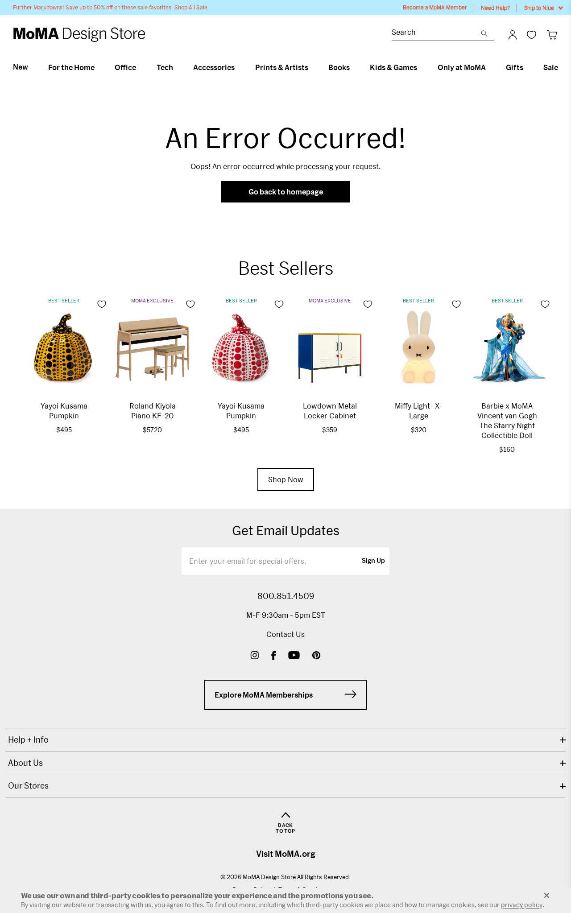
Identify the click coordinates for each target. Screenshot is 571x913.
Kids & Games (393, 67)
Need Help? (495, 7)
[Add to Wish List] (101, 304)
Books (339, 67)
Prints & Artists (281, 67)
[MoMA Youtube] (294, 656)
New (20, 67)
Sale (550, 67)
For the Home (71, 67)
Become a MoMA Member (435, 7)
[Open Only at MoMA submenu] (489, 67)
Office (125, 67)
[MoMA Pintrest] (316, 656)
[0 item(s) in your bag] (552, 34)
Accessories (214, 67)
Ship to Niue (539, 7)
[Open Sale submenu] (562, 67)
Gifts (514, 67)
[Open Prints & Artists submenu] (312, 67)
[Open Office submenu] (140, 67)
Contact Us (285, 634)
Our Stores (28, 785)
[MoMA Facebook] (274, 656)
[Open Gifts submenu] (527, 67)
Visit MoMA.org (285, 854)
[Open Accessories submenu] (238, 67)
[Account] (512, 34)
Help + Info (28, 739)
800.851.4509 (285, 596)
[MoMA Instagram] (254, 656)
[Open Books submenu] (353, 67)
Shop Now (285, 479)
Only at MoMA (462, 67)
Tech (165, 67)
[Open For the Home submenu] (98, 67)
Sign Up (373, 561)
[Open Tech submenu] (177, 67)
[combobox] (436, 33)
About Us (25, 763)
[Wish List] (531, 34)
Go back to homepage (285, 191)
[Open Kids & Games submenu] (421, 67)
